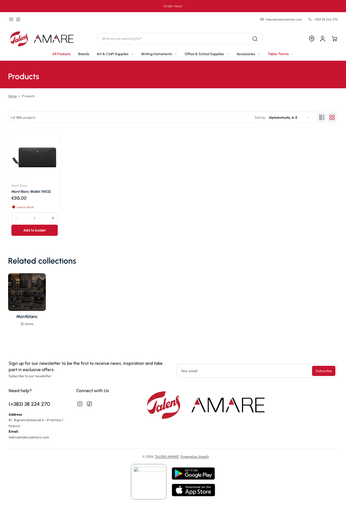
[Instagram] (11, 19)
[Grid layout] (332, 117)
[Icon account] (323, 39)
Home (12, 96)
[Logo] (42, 38)
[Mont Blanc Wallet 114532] (34, 158)
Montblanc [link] (27, 316)
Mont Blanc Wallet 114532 (31, 191)
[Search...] (255, 39)
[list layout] (321, 117)
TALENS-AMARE (167, 456)
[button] (312, 39)
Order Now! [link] (173, 6)
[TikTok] (18, 19)
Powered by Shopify (195, 456)
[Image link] (27, 301)
